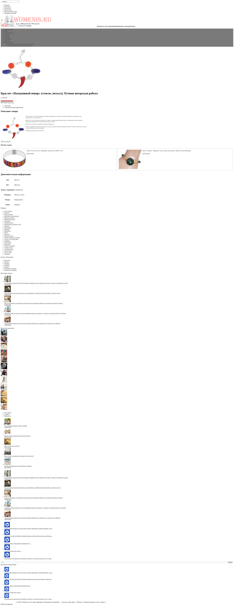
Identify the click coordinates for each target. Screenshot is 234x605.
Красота (6, 36)
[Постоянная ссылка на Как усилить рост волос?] (7, 444)
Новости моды (9, 29)
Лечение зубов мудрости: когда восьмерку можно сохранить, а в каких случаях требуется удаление (35, 313)
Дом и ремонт (8, 214)
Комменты (7, 416)
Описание (7, 105)
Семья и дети (8, 247)
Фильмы (7, 254)
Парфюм (7, 241)
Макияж (7, 41)
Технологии (8, 251)
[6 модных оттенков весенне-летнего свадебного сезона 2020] (4, 348)
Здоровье (7, 37)
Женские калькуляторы (11, 216)
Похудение (7, 39)
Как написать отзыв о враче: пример (15, 426)
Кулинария (7, 227)
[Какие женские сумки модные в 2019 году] (4, 362)
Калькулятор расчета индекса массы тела (21, 44)
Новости (7, 234)
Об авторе (7, 8)
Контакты (7, 6)
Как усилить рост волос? (12, 446)
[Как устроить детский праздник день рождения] (4, 355)
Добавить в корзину (7, 101)
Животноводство (9, 219)
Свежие (6, 414)
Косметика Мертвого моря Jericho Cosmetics (18, 466)
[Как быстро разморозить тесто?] (4, 396)
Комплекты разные (10, 268)
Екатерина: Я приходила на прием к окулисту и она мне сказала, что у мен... (28, 558)
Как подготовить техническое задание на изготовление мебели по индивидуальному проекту (33, 303)
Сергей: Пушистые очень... (12, 551)
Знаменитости (8, 32)
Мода (6, 31)
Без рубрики (8, 211)
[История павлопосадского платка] (4, 375)
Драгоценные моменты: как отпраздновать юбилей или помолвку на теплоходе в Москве (32, 323)
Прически (7, 244)
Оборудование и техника (12, 237)
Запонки (7, 265)
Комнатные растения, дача (12, 224)
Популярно (7, 412)
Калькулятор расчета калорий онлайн (19, 46)
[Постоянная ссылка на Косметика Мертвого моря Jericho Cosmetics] (7, 464)
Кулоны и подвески (10, 270)
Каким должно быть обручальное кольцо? (17, 436)
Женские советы (9, 218)
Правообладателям (10, 13)
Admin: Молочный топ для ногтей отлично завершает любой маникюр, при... (28, 528)
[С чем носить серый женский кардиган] (4, 389)
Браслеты (11, 102)
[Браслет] (146, 153)
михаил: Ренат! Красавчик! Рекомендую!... (17, 543)
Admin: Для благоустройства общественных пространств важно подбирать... (28, 536)
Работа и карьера (9, 246)
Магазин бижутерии (10, 11)
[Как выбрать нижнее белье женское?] (4, 409)
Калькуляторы (8, 42)
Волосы (6, 34)
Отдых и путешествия (11, 239)
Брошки (6, 263)
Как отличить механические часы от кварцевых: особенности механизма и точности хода (32, 293)
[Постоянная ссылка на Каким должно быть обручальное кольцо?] (7, 434)
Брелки (6, 262)
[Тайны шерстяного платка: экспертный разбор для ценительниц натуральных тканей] (4, 335)
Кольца (6, 267)
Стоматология (8, 249)
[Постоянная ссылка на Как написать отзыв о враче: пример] (7, 424)
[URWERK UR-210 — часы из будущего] (4, 369)
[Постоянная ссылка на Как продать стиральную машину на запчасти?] (7, 454)
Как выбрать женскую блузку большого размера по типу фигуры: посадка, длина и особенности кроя (36, 283)
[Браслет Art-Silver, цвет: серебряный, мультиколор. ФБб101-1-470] (30, 153)
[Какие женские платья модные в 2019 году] (4, 382)
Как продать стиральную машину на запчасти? (19, 456)
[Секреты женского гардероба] (4, 342)
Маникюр (7, 231)
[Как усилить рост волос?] (4, 402)
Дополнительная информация (13, 107)
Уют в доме (8, 252)
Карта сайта (8, 10)
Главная (6, 5)
